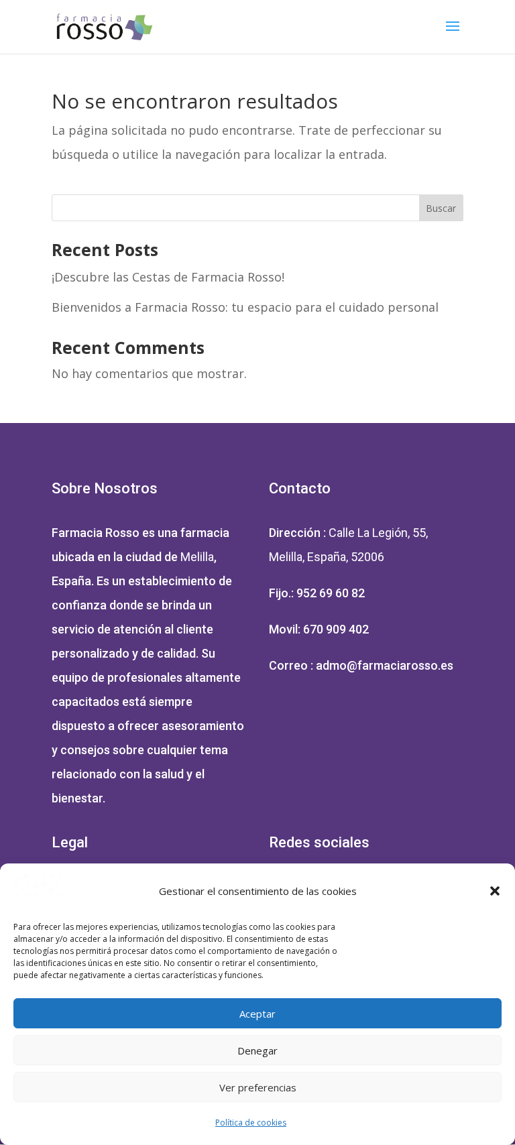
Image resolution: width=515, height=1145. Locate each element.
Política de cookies (250, 1122)
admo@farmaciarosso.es (384, 665)
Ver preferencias (257, 1087)
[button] (495, 891)
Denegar (257, 1050)
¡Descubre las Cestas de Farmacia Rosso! (168, 277)
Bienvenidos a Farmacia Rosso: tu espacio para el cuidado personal (245, 307)
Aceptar (257, 1013)
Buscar (441, 208)
